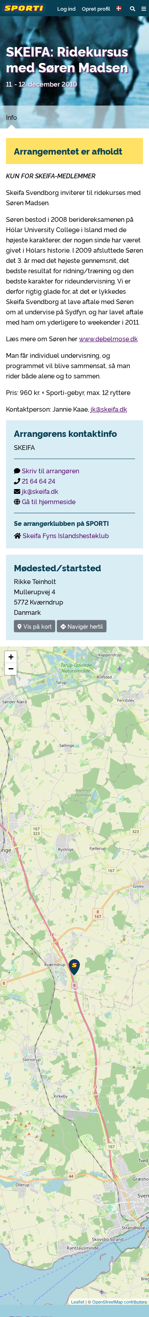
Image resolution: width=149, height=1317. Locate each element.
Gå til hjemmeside (48, 501)
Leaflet (77, 1301)
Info (11, 117)
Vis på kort (37, 626)
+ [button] (11, 657)
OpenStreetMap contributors (119, 1301)
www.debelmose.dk (108, 338)
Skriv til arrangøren (50, 470)
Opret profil (96, 8)
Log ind (66, 8)
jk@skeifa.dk (109, 408)
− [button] (11, 669)
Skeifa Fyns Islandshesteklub (66, 535)
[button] (120, 8)
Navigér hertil (84, 626)
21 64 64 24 (38, 480)
